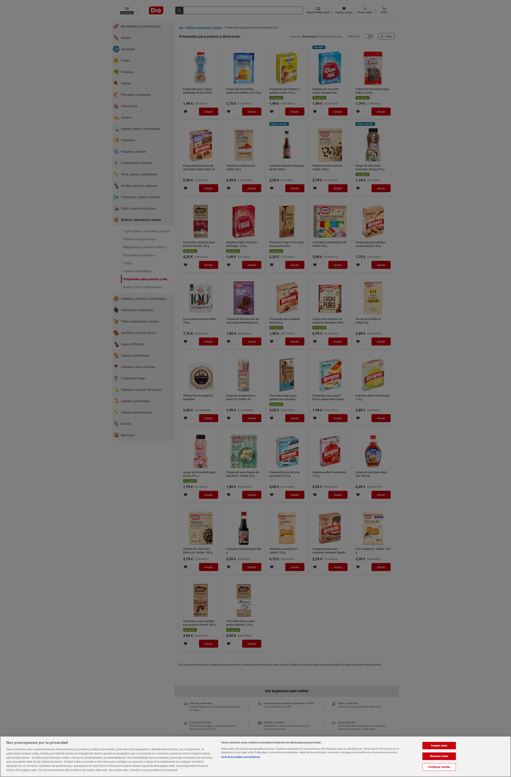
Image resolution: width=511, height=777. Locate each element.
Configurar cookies (439, 767)
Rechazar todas (439, 756)
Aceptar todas (439, 745)
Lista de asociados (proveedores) (240, 757)
